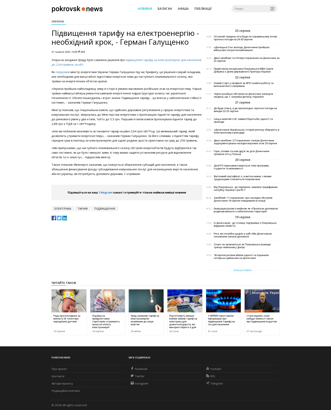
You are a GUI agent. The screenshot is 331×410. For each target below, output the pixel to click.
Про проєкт (59, 369)
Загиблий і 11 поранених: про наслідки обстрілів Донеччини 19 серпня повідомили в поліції (243, 199)
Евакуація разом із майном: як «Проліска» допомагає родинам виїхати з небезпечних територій (246, 210)
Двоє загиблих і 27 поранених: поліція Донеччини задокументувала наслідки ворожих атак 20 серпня (245, 142)
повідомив (63, 72)
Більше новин (243, 270)
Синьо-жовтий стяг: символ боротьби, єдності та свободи (243, 120)
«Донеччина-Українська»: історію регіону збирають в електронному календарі (246, 131)
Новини (145, 9)
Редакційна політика (66, 391)
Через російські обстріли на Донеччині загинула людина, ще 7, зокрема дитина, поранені (243, 95)
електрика (62, 208)
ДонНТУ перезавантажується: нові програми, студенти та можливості (241, 167)
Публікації (203, 9)
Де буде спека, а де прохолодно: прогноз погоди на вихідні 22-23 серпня (245, 110)
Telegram (105, 192)
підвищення (104, 208)
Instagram (141, 383)
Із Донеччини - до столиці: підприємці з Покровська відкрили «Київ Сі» (245, 224)
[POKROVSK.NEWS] (77, 8)
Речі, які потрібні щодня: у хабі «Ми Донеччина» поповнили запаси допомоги (243, 235)
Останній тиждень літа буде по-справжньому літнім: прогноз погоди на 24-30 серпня (245, 38)
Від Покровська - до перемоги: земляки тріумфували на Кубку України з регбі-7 (246, 188)
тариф (83, 208)
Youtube (215, 369)
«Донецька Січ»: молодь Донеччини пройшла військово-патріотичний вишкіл (241, 49)
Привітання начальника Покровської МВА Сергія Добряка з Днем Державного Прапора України (243, 70)
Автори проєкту (62, 383)
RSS (212, 376)
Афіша (183, 9)
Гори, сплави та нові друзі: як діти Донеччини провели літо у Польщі (241, 153)
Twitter (140, 376)
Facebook (141, 369)
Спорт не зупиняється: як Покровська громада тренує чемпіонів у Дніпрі (242, 246)
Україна (58, 21)
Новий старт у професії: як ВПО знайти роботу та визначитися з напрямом (244, 84)
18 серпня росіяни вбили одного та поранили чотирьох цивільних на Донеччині (241, 256)
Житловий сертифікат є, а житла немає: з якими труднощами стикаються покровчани (242, 178)
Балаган (165, 9)
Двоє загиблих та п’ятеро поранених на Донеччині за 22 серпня (246, 59)
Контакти (58, 376)
